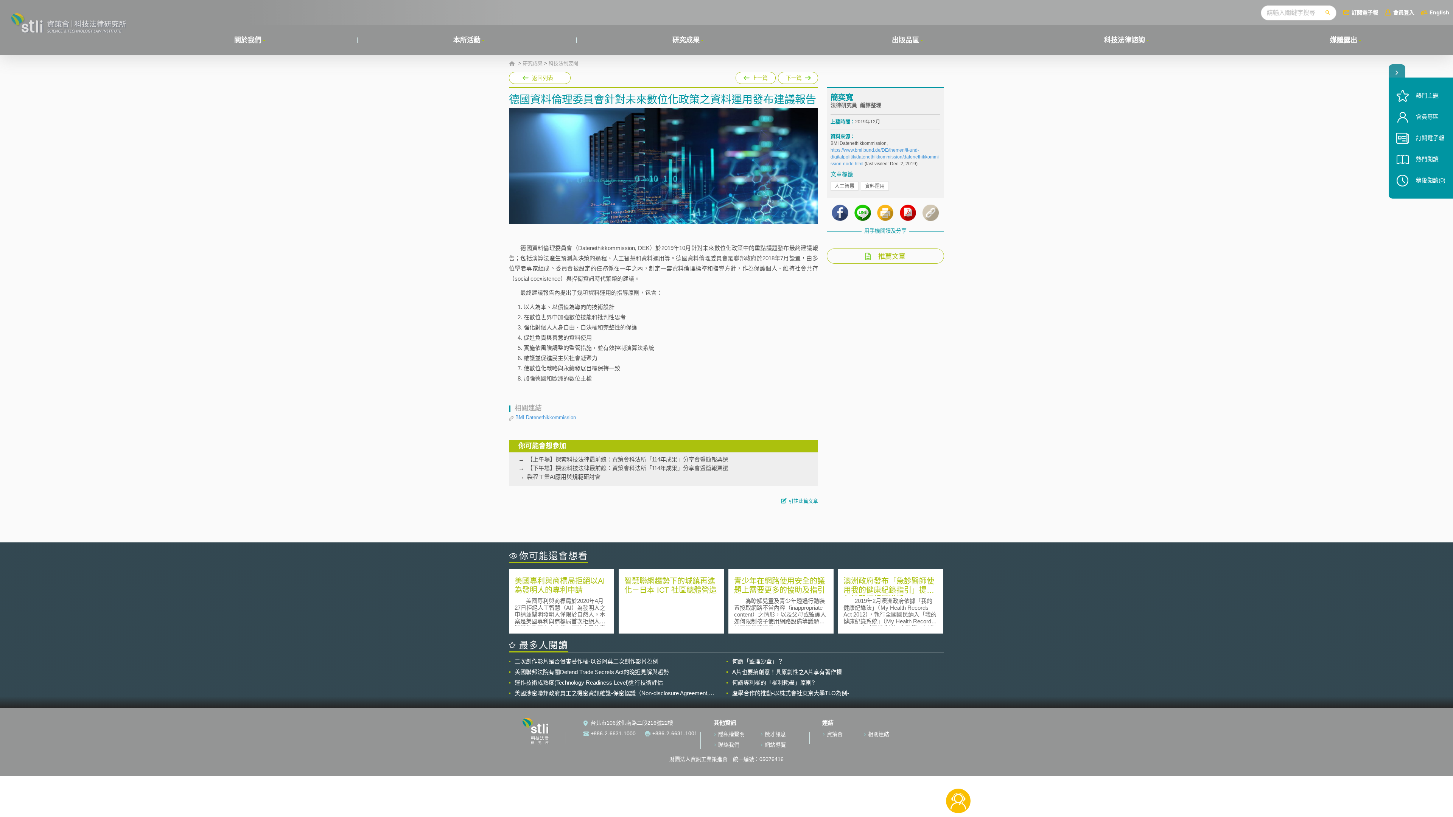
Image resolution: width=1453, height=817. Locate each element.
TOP (958, 776)
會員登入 (1403, 12)
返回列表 (542, 78)
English (1439, 12)
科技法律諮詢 (1124, 40)
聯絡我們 (728, 745)
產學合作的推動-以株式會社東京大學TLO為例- (790, 693)
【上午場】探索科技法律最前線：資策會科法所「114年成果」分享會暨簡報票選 (627, 459)
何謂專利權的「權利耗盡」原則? (773, 682)
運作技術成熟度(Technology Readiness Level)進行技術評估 (589, 682)
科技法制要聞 (563, 63)
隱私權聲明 (731, 734)
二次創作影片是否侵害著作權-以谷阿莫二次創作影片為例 (586, 661)
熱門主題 (1427, 95)
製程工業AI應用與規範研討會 (563, 477)
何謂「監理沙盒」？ (757, 661)
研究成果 (686, 40)
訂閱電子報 (1365, 12)
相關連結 (878, 734)
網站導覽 (775, 745)
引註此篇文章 (803, 501)
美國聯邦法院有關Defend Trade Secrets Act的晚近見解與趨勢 (592, 672)
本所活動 (467, 40)
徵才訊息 (775, 734)
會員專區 (1427, 116)
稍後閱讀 (1430, 180)
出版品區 (905, 40)
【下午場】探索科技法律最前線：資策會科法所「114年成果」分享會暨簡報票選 (627, 468)
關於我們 (247, 40)
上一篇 (756, 76)
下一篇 (798, 76)
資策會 (835, 734)
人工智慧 (844, 186)
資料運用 (875, 186)
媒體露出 (1343, 40)
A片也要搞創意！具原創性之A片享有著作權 (787, 672)
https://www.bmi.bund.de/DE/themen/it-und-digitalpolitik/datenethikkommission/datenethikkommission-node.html (885, 157)
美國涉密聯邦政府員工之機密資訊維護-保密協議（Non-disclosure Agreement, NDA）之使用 (612, 693)
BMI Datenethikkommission (545, 417)
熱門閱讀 (1427, 159)
